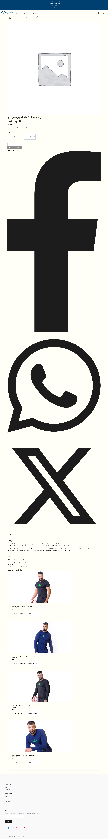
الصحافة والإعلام (43, 13)
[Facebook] (54, 331)
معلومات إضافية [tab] (13, 536)
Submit (8, 821)
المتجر (17, 13)
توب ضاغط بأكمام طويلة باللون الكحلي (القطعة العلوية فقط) (23, 755)
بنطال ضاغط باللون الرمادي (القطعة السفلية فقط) (22, 606)
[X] (54, 532)
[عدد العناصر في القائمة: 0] (98, 13)
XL (20, 136)
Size (10, 130)
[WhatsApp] (54, 438)
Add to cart (14, 147)
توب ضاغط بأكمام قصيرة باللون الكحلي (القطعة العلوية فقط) (24, 656)
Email (6, 819)
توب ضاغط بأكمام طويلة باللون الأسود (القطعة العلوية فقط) (23, 705)
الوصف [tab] (10, 534)
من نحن (26, 13)
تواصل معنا (33, 13)
